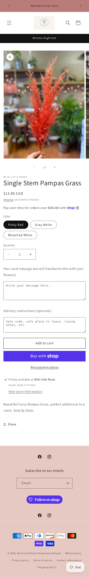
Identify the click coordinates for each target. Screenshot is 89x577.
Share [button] (12, 424)
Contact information (69, 560)
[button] (9, 23)
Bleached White (20, 235)
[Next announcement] (81, 6)
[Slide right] (55, 167)
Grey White (43, 225)
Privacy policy (20, 560)
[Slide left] (34, 167)
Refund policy (73, 553)
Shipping (8, 199)
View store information (25, 391)
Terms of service (42, 560)
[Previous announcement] (8, 6)
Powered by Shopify (49, 553)
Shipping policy (46, 567)
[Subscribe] (67, 483)
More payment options (45, 367)
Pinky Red (16, 225)
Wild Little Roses (27, 553)
